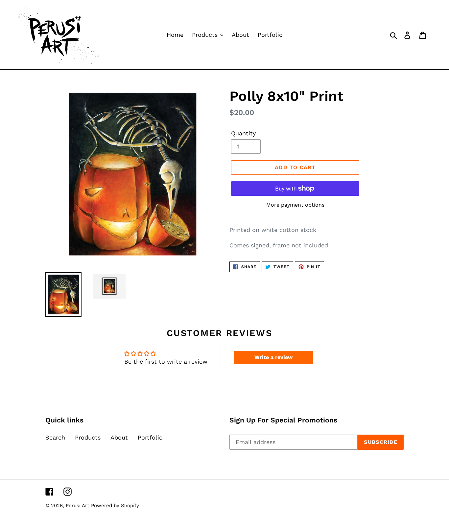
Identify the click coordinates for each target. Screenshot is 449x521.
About (119, 437)
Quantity (243, 133)
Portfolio (150, 437)
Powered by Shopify (115, 506)
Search (55, 437)
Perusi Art (77, 506)
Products (88, 437)
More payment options (295, 205)
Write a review (273, 357)
